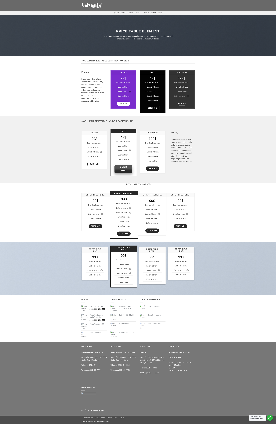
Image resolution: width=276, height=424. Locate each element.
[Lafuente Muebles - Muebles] (92, 5)
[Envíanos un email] (185, 5)
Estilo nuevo (156, 13)
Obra (138, 13)
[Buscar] (194, 5)
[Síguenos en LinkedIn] (188, 5)
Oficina (147, 13)
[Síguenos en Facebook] (180, 5)
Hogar (130, 13)
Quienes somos (120, 13)
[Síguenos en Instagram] (182, 5)
